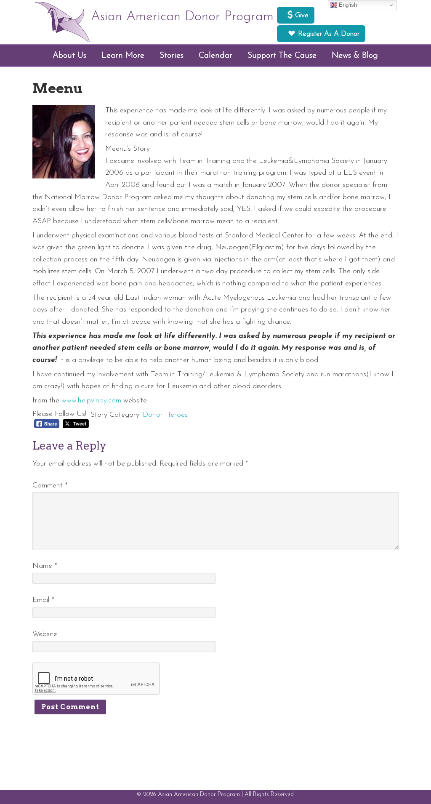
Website (44, 634)
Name (44, 566)
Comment (50, 485)
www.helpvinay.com (91, 400)
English (347, 5)
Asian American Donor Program (182, 17)
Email (43, 600)
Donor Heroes (165, 414)
